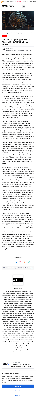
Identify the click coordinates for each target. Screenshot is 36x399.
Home (3, 33)
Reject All (18, 395)
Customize (18, 391)
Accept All (18, 386)
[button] (23, 6)
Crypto (8, 33)
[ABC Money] (8, 6)
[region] (18, 384)
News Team (9, 48)
